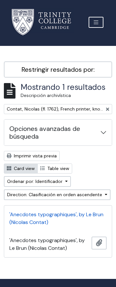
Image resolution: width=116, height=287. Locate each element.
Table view (57, 168)
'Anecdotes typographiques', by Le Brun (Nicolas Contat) (56, 218)
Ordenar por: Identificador (35, 181)
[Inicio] (45, 22)
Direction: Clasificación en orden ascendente (55, 194)
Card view (24, 168)
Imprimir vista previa (35, 156)
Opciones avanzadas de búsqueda (44, 132)
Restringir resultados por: (58, 69)
